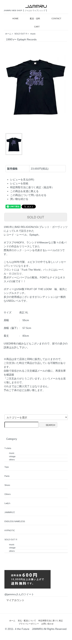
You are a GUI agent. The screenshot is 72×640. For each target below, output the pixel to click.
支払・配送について (27, 620)
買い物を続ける (19, 198)
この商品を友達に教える (24, 191)
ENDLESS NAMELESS (14, 521)
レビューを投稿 (19, 183)
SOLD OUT (35, 217)
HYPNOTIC (9, 530)
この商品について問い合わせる (28, 195)
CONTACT (56, 18)
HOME (15, 18)
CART (37, 27)
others (12, 459)
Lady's (7, 503)
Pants (7, 476)
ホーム (8, 34)
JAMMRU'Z (9, 512)
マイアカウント (15, 600)
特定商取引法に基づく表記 (50, 620)
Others (7, 494)
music (33, 34)
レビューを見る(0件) (22, 179)
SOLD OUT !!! (20, 34)
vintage (12, 456)
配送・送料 (35, 18)
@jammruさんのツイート (19, 594)
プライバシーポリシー (29, 624)
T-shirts (7, 448)
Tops (6, 467)
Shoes (7, 485)
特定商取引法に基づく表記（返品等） (32, 187)
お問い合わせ (47, 624)
